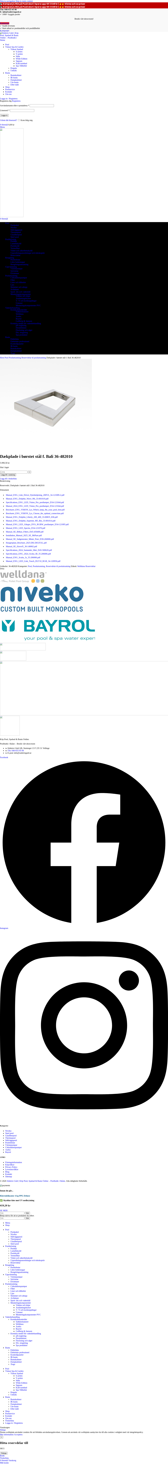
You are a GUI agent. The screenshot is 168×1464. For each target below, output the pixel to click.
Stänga (3, 1453)
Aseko (18, 316)
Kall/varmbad (21, 63)
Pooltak (13, 241)
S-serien (19, 52)
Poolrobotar (15, 260)
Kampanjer (4, 23)
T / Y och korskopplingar (26, 301)
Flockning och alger (24, 330)
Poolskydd (14, 246)
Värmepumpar (16, 268)
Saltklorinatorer (22, 312)
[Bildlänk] (10, 735)
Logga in (4, 115)
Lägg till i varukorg (8, 475)
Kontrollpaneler (16, 344)
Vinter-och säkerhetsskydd (21, 251)
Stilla (18, 56)
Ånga (12, 353)
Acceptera (18, 1434)
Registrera (16, 101)
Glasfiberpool (16, 235)
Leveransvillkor (11, 1169)
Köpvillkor (9, 1165)
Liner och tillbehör (18, 282)
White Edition (21, 59)
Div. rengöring (22, 332)
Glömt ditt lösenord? (8, 120)
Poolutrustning (15, 358)
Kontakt (8, 1174)
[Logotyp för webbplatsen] (10, 40)
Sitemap (8, 1176)
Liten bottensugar (17, 262)
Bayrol (18, 319)
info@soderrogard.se (12, 12)
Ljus (12, 285)
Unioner (19, 303)
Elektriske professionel (19, 341)
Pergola (13, 68)
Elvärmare (14, 273)
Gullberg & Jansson (24, 321)
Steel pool (14, 237)
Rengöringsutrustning (19, 264)
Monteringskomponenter (20, 294)
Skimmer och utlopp (18, 287)
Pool (7, 358)
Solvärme (14, 271)
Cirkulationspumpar (18, 278)
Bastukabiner (15, 75)
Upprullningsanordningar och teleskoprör (27, 253)
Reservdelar (15, 255)
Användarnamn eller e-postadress (14, 105)
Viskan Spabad (16, 49)
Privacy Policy (11, 1167)
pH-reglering (21, 325)
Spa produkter (21, 335)
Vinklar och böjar (23, 296)
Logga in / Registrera (14, 1423)
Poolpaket (14, 225)
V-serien (19, 54)
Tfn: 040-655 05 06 (16, 750)
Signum (19, 61)
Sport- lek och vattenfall (20, 292)
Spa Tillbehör (21, 66)
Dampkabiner (16, 80)
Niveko (13, 227)
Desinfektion (21, 328)
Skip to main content (24, 1)
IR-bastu (14, 77)
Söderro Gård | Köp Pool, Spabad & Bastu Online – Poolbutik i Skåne (36, 1181)
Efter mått (14, 85)
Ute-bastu (14, 82)
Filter (12, 280)
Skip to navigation (8, 1)
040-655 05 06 (10, 9)
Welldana (19, 314)
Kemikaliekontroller (18, 310)
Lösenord (4, 110)
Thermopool (15, 232)
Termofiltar (15, 248)
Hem (2, 358)
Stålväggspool (16, 230)
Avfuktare (14, 289)
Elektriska (14, 339)
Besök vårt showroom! (84, 19)
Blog (7, 1172)
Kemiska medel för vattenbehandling (25, 323)
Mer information (7, 1434)
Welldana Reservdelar (86, 566)
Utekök (13, 70)
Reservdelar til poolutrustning (34, 358)
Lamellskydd (15, 243)
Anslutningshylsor (23, 298)
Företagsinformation (13, 1162)
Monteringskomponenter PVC (28, 305)
